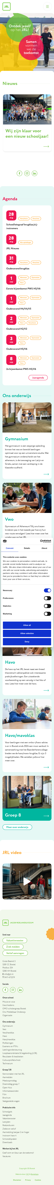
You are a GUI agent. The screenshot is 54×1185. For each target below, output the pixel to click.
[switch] (47, 598)
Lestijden (6, 1122)
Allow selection (27, 633)
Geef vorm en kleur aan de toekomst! (18, 1153)
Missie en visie (9, 1002)
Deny (27, 642)
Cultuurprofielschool (11, 1060)
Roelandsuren (8, 1125)
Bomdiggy (35, 1174)
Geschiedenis (8, 1005)
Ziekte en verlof (9, 1129)
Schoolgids (7, 1112)
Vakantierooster (9, 1118)
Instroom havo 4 (9, 1135)
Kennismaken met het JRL (13, 1074)
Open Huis (7, 1088)
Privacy (28, 1180)
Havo (5, 1036)
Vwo (4, 1029)
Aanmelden (7, 1077)
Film (4, 1094)
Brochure (6, 1098)
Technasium (8, 1063)
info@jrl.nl (8, 974)
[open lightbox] (27, 881)
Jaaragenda (7, 1115)
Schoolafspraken (10, 1139)
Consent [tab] (9, 548)
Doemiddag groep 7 (11, 1084)
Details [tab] (27, 548)
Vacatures (7, 1156)
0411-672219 (9, 977)
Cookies (38, 1180)
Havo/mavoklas (9, 1039)
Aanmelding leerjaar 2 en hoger (16, 1132)
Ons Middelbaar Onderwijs (14, 1012)
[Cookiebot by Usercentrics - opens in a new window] (40, 541)
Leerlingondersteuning (12, 1050)
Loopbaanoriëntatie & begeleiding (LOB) (20, 1053)
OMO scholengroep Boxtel (14, 1008)
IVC (27, 1174)
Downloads (7, 1142)
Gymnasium (8, 1026)
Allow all (27, 625)
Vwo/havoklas (8, 1033)
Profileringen (8, 1043)
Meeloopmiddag (10, 1081)
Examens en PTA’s (10, 1046)
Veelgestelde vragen (11, 1101)
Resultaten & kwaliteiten (13, 1056)
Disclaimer (17, 1180)
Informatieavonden (11, 1091)
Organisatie (7, 1015)
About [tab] (44, 548)
